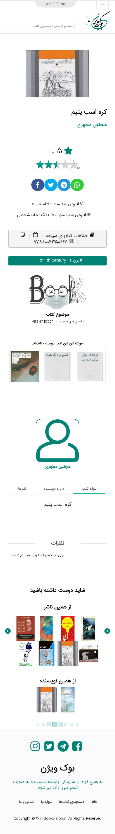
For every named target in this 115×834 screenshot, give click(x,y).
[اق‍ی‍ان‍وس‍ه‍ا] (89, 628)
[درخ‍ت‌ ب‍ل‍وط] (47, 628)
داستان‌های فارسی (72, 321)
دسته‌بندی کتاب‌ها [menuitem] (71, 802)
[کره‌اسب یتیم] (68, 653)
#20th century (49, 260)
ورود (62, 3)
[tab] (89, 489)
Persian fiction (42, 321)
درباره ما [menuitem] (46, 802)
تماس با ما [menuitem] (26, 802)
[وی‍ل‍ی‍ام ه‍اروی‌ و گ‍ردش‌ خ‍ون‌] (25, 628)
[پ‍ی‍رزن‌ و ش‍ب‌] (89, 653)
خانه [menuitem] (94, 802)
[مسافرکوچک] (25, 653)
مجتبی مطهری (91, 124)
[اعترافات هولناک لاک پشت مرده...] (25, 366)
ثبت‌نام (50, 3)
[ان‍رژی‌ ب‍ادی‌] (47, 653)
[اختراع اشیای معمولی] (68, 628)
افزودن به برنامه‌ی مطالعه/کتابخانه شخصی (52, 215)
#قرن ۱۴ (74, 260)
